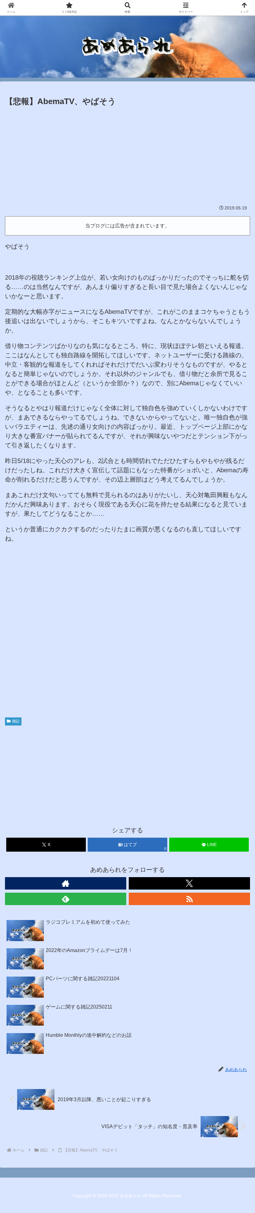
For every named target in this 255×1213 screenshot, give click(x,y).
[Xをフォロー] (189, 883)
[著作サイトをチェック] (65, 883)
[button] (235, 973)
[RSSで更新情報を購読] (189, 899)
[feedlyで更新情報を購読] (65, 899)
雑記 (16, 721)
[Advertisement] (127, 155)
